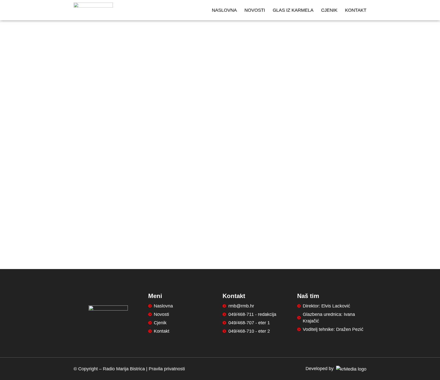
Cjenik (329, 10)
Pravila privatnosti (167, 368)
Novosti (254, 10)
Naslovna (224, 10)
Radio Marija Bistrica (124, 368)
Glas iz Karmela (293, 10)
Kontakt (355, 10)
